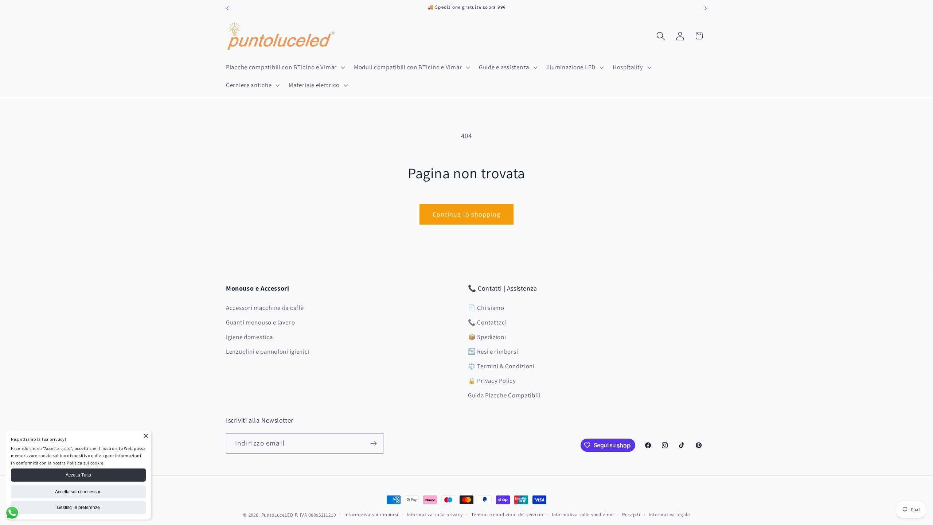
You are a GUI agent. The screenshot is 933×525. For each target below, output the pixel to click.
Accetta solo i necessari (78, 491)
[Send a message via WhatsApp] (12, 512)
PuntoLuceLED (277, 515)
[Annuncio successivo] (706, 8)
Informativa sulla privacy (435, 515)
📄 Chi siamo (486, 308)
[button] (285, 67)
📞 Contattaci (487, 322)
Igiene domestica (249, 337)
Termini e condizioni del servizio (507, 515)
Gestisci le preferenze (78, 507)
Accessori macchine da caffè (265, 308)
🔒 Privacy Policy (492, 381)
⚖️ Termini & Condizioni (501, 366)
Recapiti (631, 515)
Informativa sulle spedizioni (583, 515)
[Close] (145, 435)
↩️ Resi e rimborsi (493, 351)
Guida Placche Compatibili (504, 395)
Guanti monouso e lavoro (260, 322)
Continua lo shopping (466, 214)
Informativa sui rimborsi (371, 515)
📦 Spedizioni (487, 337)
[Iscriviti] (373, 443)
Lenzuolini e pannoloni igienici (267, 351)
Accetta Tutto (78, 475)
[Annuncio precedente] (227, 8)
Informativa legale (669, 515)
